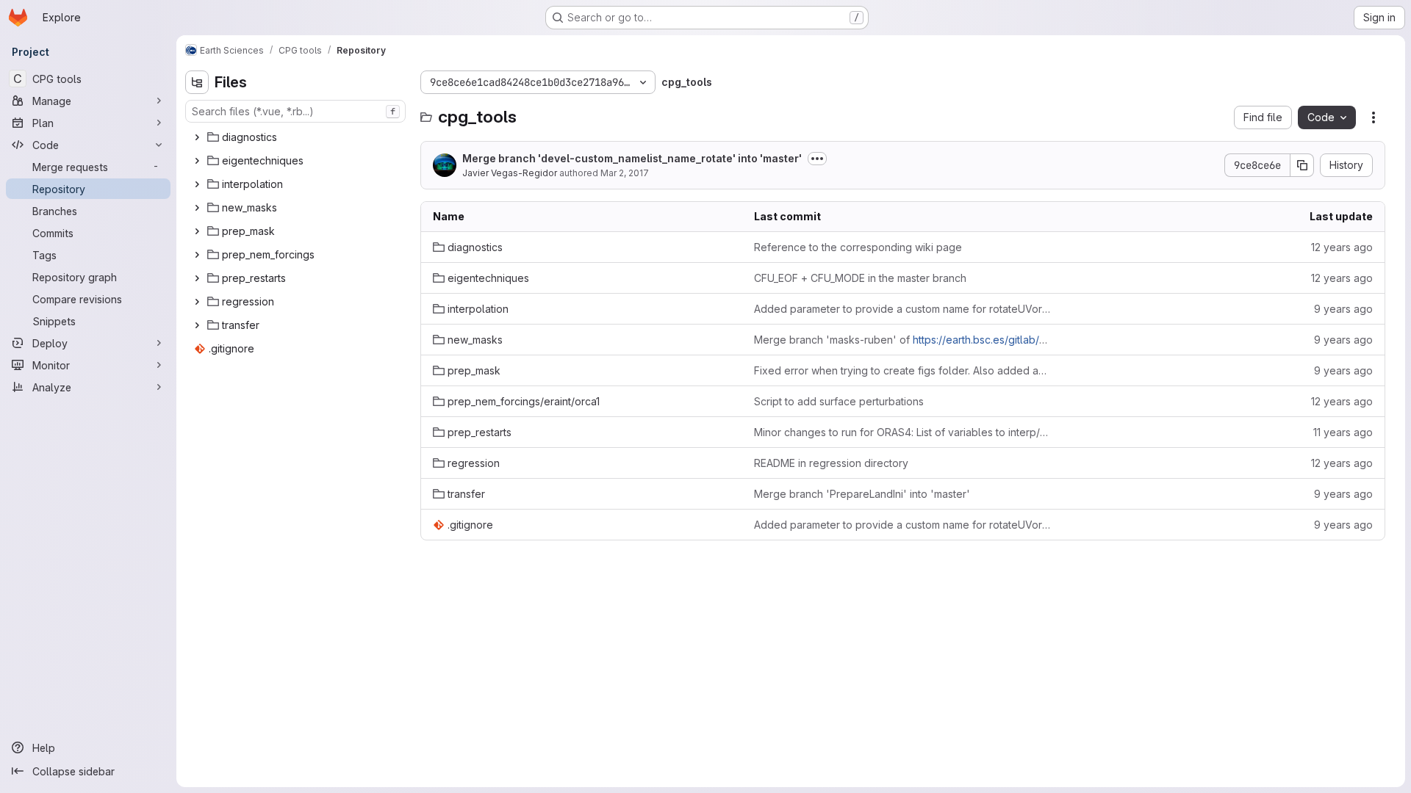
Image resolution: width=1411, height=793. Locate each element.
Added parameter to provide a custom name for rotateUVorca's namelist (903, 309)
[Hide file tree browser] (197, 82)
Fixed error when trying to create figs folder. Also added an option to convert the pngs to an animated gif (903, 370)
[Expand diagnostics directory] (197, 137)
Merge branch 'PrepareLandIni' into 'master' (862, 494)
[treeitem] (297, 137)
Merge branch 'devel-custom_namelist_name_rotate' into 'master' (632, 158)
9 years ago (1343, 309)
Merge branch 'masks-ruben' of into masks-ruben (903, 339)
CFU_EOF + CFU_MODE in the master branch (860, 278)
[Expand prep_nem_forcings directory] (197, 255)
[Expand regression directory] (197, 302)
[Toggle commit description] (817, 158)
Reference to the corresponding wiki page (858, 247)
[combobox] (295, 111)
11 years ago (1343, 432)
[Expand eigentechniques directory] (197, 161)
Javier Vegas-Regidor (509, 172)
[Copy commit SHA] (1302, 165)
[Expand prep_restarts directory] (197, 278)
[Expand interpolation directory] (197, 184)
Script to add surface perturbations (839, 401)
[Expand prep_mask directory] (197, 231)
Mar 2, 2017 (624, 172)
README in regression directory (831, 463)
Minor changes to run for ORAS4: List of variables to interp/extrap (903, 432)
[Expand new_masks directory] (197, 208)
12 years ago (1342, 247)
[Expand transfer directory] (197, 325)
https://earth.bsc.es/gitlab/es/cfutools (1003, 339)
